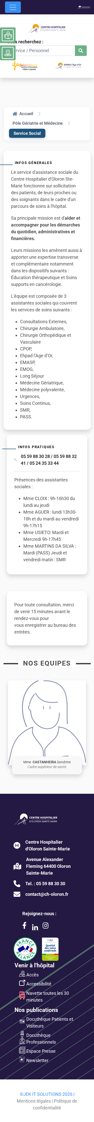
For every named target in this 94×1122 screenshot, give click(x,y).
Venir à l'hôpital (34, 965)
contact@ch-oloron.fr (46, 894)
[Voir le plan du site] (7, 53)
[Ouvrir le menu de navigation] (13, 7)
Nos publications (36, 1010)
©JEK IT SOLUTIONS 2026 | (47, 1094)
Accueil (26, 113)
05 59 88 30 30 (50, 883)
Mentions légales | (35, 1101)
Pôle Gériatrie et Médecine (38, 123)
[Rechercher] (81, 50)
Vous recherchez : (25, 41)
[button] (47, 722)
